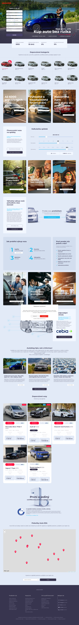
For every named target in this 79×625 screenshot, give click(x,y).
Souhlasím (44, 316)
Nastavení (35, 316)
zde (44, 318)
